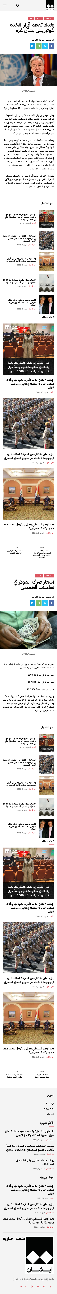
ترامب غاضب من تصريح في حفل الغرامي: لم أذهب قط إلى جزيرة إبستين (22, 303)
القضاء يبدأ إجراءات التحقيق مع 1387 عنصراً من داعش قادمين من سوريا (19, 281)
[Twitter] (45, 46)
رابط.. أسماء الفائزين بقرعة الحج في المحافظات (35, 1162)
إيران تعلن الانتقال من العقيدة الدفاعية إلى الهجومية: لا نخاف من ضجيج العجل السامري (19, 238)
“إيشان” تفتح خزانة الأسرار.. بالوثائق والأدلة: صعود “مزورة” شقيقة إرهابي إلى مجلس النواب (20, 217)
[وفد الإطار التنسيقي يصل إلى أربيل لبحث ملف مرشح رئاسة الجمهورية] (46, 261)
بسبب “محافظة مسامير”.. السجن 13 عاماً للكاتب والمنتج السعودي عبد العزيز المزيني (30, 1148)
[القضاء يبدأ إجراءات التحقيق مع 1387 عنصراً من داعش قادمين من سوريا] (46, 283)
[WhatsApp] (39, 46)
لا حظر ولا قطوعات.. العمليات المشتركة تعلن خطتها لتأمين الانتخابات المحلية (42, 554)
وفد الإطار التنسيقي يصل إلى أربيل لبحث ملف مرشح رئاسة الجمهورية (21, 260)
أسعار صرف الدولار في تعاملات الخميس (15, 552)
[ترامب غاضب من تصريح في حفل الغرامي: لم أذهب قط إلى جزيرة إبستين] (46, 304)
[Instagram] (44, 1286)
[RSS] (38, 1286)
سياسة (39, 18)
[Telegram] (32, 46)
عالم (31, 18)
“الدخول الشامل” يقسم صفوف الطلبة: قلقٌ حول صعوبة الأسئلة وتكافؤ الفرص (29, 1133)
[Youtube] (20, 1286)
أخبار (34, 223)
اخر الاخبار (32, 245)
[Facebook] (51, 46)
